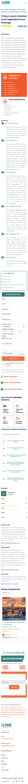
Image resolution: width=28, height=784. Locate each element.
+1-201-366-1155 (6, 739)
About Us (3, 755)
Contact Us (4, 758)
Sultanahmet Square (9, 107)
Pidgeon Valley (8, 114)
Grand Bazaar (7, 109)
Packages (12, 9)
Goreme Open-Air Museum (11, 112)
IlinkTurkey (4, 9)
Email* (4, 304)
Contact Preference (8, 334)
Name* (4, 299)
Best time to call (6, 338)
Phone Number (6, 314)
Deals (2, 767)
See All (5, 592)
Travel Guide (5, 770)
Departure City (6, 319)
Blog (2, 761)
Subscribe (14, 687)
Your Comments (6, 344)
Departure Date (6, 324)
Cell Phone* (5, 309)
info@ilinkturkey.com (8, 746)
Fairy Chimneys (8, 111)
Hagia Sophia (7, 105)
